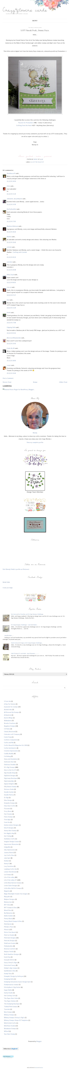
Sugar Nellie (8, 990)
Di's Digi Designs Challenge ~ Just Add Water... (24, 625)
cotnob (9, 247)
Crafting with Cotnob (20, 252)
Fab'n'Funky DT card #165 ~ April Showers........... (25, 653)
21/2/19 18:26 (11, 232)
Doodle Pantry (8, 795)
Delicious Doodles (10, 764)
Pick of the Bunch (10, 932)
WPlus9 (6, 1031)
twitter (38, 156)
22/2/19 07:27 (11, 295)
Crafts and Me (8, 742)
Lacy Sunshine (8, 866)
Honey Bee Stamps (10, 830)
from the (7, 822)
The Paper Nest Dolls (11, 998)
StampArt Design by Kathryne (13, 976)
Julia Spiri (7, 858)
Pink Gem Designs (10, 938)
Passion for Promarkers (26, 123)
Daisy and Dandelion (10, 759)
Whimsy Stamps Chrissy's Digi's (14, 1017)
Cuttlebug (7, 756)
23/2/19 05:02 (11, 333)
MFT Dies (7, 905)
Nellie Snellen (8, 916)
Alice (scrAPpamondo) (14, 338)
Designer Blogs (39, 1067)
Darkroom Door (9, 762)
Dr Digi (6, 797)
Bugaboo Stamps (9, 726)
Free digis (7, 819)
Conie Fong (7, 737)
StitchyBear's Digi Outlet (12, 987)
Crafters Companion (10, 740)
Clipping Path (11, 327)
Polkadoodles (8, 946)
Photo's (6, 929)
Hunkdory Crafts (9, 839)
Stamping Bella (9, 979)
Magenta (7, 891)
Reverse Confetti (9, 949)
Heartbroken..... (9, 635)
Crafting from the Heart (24, 125)
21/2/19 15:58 (11, 204)
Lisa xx (9, 287)
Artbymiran (7, 715)
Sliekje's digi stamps (10, 968)
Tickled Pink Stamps (10, 1006)
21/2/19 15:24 (11, 194)
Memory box (8, 902)
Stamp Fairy (8, 973)
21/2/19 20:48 (11, 270)
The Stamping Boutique (12, 1004)
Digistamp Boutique (10, 778)
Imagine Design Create (11, 841)
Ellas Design (8, 800)
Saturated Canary (9, 965)
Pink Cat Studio (9, 935)
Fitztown (7, 808)
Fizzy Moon (7, 811)
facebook (29, 156)
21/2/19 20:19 (11, 257)
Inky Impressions (9, 850)
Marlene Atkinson (12, 226)
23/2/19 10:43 (11, 343)
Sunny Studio (8, 993)
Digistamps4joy (9, 781)
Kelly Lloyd (10, 274)
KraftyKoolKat (11, 209)
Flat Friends (8, 814)
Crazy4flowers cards (25, 9)
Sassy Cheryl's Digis (10, 962)
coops (9, 365)
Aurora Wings (8, 718)
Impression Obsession (11, 844)
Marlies (9, 237)
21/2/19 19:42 (11, 242)
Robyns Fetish (8, 951)
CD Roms (7, 729)
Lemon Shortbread (10, 872)
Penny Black (8, 918)
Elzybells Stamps (9, 803)
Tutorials (7, 1009)
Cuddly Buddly (8, 753)
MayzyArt (7, 896)
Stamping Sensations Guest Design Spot (17, 982)
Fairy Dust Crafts (9, 806)
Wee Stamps (8, 1012)
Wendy (35, 433)
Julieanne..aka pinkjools (14, 199)
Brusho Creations (10, 723)
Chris (8, 186)
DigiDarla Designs (10, 775)
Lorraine (9, 262)
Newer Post (7, 382)
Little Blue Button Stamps (12, 883)
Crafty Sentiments (10, 748)
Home (35, 382)
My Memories (8, 913)
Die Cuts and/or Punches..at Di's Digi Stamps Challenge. (27, 614)
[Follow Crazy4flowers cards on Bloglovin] (11, 1049)
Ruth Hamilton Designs (11, 954)
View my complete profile (35, 442)
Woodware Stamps (10, 1028)
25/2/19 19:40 (11, 373)
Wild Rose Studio (9, 1026)
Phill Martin (7, 924)
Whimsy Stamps (9, 1015)
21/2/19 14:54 (11, 181)
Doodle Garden (9, 792)
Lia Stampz (7, 874)
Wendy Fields (6, 582)
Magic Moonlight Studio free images (16, 894)
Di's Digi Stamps (9, 767)
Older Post (63, 382)
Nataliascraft (11, 173)
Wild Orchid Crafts (10, 1023)
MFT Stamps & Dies (10, 907)
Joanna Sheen (8, 852)
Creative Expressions (11, 751)
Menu (35, 21)
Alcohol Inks (8, 709)
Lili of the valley (9, 877)
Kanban (6, 861)
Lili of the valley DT (37, 162)
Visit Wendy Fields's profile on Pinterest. (16, 569)
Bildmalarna (8, 720)
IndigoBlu (7, 847)
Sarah (8, 312)
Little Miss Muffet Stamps (12, 888)
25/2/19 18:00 (11, 360)
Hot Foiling (7, 836)
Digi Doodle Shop (9, 773)
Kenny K (6, 863)
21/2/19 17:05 (11, 221)
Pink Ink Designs (9, 940)
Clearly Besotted (9, 731)
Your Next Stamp (9, 1034)
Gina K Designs (9, 828)
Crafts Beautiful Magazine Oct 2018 (15, 745)
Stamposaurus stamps (11, 984)
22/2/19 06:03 (11, 282)
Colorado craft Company (12, 734)
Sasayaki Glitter (9, 960)
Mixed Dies (7, 910)
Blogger (38, 1041)
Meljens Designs (9, 899)
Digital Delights (9, 784)
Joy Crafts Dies (9, 855)
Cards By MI (11, 348)
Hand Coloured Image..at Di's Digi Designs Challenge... (27, 643)
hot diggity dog (9, 833)
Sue (8, 300)
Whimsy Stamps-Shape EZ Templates (16, 1020)
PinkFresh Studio (9, 943)
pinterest (48, 156)
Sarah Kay (7, 957)
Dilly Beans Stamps (10, 786)
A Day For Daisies (9, 704)
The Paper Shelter (10, 1001)
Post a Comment (8, 378)
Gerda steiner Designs (11, 825)
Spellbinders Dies (9, 971)
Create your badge (8, 587)
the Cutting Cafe (9, 995)
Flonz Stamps (8, 817)
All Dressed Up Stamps (11, 712)
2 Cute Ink (7, 701)
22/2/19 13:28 (11, 308)
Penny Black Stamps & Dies (13, 921)
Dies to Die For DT (10, 770)
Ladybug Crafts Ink (10, 869)
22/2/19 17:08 (11, 322)
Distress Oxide (9, 789)
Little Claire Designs (11, 885)
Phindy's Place (9, 927)
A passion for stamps (11, 707)
